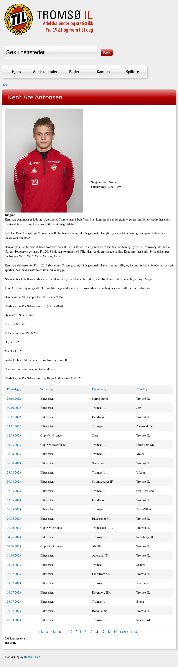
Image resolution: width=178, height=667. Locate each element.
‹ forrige (56, 631)
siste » (135, 631)
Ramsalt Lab (32, 657)
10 (90, 631)
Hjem (16, 72)
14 (115, 631)
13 (109, 631)
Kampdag (13, 389)
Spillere (132, 72)
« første (43, 631)
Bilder (74, 72)
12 (102, 631)
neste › (124, 631)
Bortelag (141, 389)
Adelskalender (45, 72)
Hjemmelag (99, 389)
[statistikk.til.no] (49, 35)
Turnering (46, 389)
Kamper (103, 72)
